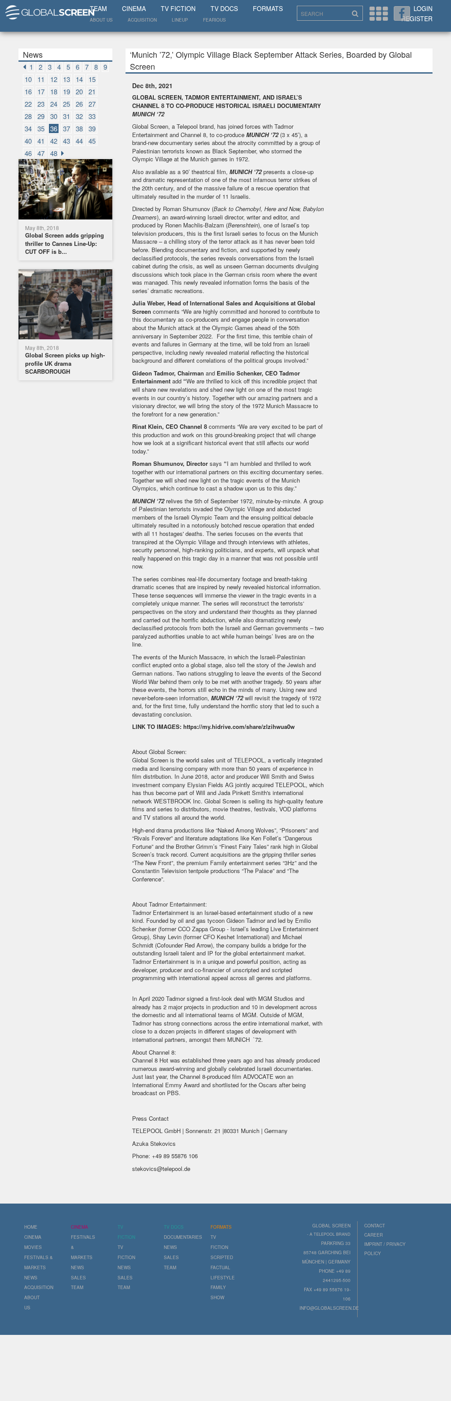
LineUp (180, 20)
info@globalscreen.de (329, 1308)
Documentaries (183, 1237)
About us (101, 20)
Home (30, 1227)
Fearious (214, 20)
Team (98, 8)
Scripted (222, 1257)
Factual (220, 1267)
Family (218, 1287)
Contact (374, 1226)
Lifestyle (223, 1278)
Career (373, 1235)
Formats (268, 8)
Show (217, 1297)
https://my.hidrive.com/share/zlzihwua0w (239, 726)
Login (423, 8)
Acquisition (142, 20)
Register (417, 18)
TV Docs (224, 8)
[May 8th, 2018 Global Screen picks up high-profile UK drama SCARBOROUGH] (65, 306)
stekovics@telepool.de (161, 1168)
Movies (33, 1247)
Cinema (134, 8)
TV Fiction (178, 8)
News (30, 1278)
